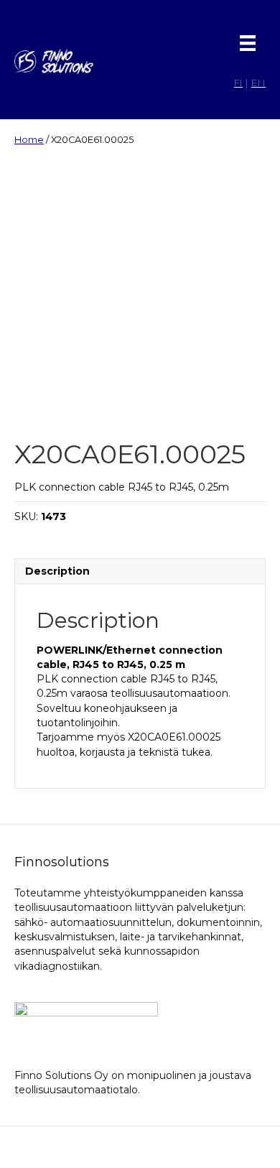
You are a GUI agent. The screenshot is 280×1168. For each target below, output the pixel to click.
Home (29, 139)
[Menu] (248, 43)
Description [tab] (57, 571)
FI (238, 82)
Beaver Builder (218, 1146)
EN (258, 82)
